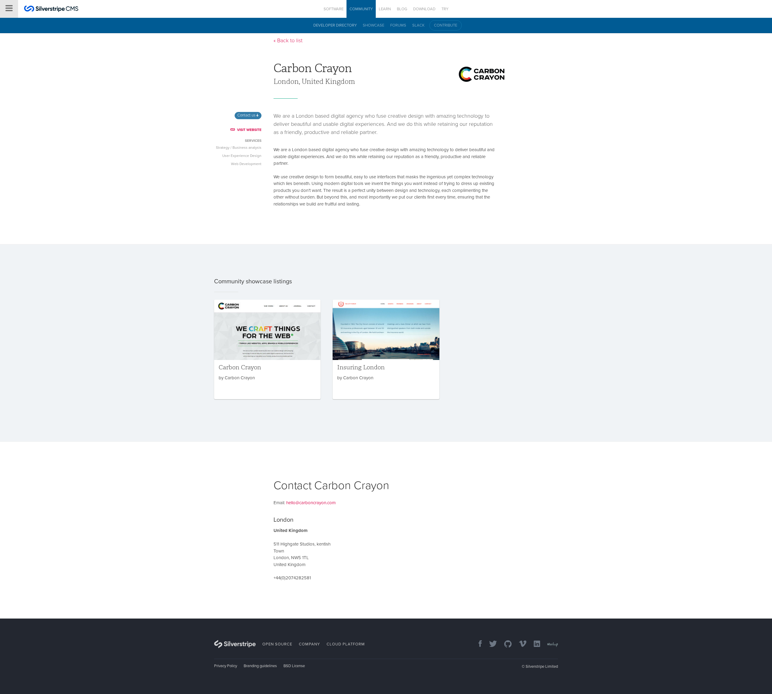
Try (444, 9)
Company (309, 644)
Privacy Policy (225, 666)
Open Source (277, 644)
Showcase (373, 25)
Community (361, 9)
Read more (267, 349)
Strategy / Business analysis (238, 147)
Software (333, 9)
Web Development (246, 164)
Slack (418, 25)
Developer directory (335, 25)
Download (424, 9)
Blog (402, 9)
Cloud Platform (346, 644)
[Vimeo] (520, 644)
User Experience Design (241, 156)
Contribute (445, 25)
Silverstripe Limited (542, 666)
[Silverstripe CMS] (51, 9)
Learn (385, 9)
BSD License (294, 666)
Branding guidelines (260, 666)
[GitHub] (505, 644)
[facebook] (477, 644)
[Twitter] (490, 644)
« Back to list (288, 40)
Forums (398, 25)
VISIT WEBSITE (249, 130)
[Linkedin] (534, 644)
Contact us (246, 115)
